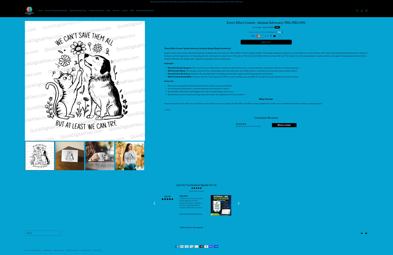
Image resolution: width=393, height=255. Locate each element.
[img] (196, 188)
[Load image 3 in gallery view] (99, 155)
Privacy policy (97, 250)
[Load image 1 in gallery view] (39, 155)
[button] (357, 10)
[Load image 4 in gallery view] (129, 155)
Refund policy (47, 250)
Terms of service (59, 250)
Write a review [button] (284, 125)
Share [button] (168, 110)
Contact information (72, 250)
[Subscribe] (59, 233)
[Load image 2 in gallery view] (69, 155)
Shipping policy (86, 250)
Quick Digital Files (35, 250)
